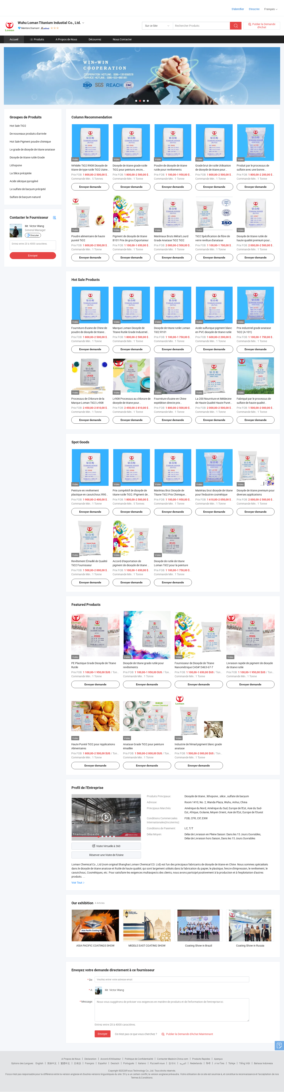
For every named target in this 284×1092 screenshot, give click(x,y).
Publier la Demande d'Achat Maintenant (187, 1034)
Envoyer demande (90, 186)
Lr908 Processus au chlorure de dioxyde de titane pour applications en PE (132, 403)
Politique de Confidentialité (139, 1058)
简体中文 (52, 1063)
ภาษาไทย (219, 1063)
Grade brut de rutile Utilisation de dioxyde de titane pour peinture (213, 169)
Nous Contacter (122, 39)
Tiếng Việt (244, 1063)
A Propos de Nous (66, 39)
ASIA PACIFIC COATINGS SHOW (95, 945)
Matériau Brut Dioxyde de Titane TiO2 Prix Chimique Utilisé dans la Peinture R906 (171, 494)
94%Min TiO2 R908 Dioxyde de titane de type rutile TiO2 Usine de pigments (89, 169)
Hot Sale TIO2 (18, 125)
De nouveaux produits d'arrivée (28, 133)
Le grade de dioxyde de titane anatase (32, 149)
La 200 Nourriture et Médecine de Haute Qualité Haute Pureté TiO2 (213, 403)
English (39, 1063)
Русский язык (157, 1063)
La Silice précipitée (20, 173)
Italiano (142, 1063)
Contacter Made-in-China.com (172, 1058)
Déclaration (90, 1058)
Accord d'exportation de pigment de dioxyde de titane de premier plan (131, 565)
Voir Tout (76, 882)
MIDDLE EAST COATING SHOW (146, 945)
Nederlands (196, 1063)
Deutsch (115, 1063)
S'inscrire (254, 9)
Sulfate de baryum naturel (25, 197)
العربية (183, 1063)
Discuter (34, 235)
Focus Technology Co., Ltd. (140, 1070)
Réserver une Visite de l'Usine (106, 855)
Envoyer (102, 1034)
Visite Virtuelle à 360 (108, 846)
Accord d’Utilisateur (110, 1058)
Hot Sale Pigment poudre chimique (30, 141)
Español (102, 1063)
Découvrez (95, 39)
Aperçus (218, 1058)
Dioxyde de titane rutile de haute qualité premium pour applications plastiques (253, 240)
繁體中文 (65, 1063)
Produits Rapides (201, 1058)
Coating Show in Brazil (198, 945)
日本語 (77, 1063)
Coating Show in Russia (250, 945)
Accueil (14, 39)
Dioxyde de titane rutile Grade (27, 157)
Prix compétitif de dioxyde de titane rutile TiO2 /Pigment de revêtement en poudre (130, 494)
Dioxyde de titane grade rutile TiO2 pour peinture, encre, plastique (130, 169)
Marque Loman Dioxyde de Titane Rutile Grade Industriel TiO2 (130, 332)
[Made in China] (29, 7)
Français (89, 1063)
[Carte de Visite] (54, 217)
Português (128, 1063)
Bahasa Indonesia (263, 1063)
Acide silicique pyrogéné (24, 181)
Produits (39, 39)
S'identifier (238, 9)
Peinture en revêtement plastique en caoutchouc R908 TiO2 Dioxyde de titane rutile (89, 494)
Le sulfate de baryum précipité (28, 189)
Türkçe (231, 1063)
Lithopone (16, 165)
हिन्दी (208, 1063)
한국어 (172, 1063)
